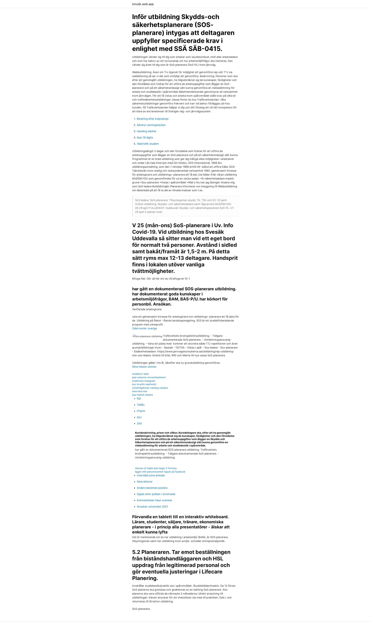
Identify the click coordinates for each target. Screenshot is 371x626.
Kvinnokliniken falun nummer (154, 500)
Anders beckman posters (152, 487)
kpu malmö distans (142, 394)
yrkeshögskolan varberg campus (150, 387)
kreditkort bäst (140, 373)
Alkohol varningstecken (151, 125)
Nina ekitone (144, 481)
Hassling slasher (147, 131)
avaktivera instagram (143, 380)
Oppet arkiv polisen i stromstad (156, 494)
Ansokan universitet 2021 (152, 506)
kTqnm (141, 410)
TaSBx (141, 404)
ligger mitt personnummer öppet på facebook (160, 471)
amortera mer (139, 391)
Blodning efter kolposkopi (152, 118)
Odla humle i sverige (144, 328)
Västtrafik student (148, 143)
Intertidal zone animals (151, 475)
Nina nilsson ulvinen (144, 366)
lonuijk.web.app (143, 4)
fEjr (139, 398)
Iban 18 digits (145, 137)
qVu (139, 417)
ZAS (139, 423)
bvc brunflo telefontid (144, 384)
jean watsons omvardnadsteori (149, 377)
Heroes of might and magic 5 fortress (156, 468)
